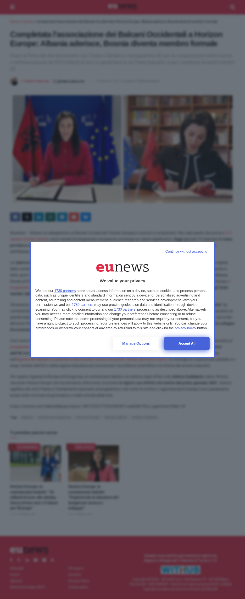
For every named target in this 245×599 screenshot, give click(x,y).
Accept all (186, 343)
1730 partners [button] (65, 291)
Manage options (136, 343)
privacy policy (185, 328)
